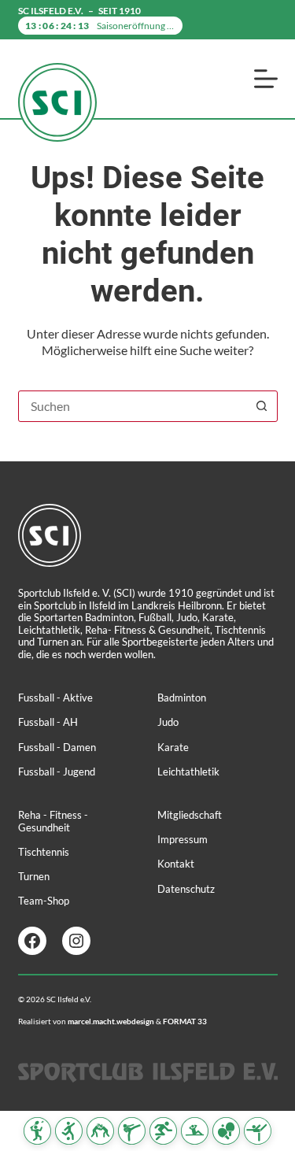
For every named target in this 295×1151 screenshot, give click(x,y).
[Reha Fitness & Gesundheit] (194, 1131)
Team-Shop (43, 900)
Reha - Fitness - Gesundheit (53, 821)
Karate (173, 747)
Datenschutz (186, 889)
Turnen (34, 876)
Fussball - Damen (57, 747)
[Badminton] (37, 1131)
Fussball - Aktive (55, 697)
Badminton (181, 697)
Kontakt (175, 863)
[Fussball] (69, 1131)
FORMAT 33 (185, 1021)
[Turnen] (257, 1131)
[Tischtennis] (226, 1131)
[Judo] (100, 1131)
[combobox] (133, 406)
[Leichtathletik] (163, 1131)
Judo (168, 722)
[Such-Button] (262, 406)
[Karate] (132, 1131)
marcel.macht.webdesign (111, 1021)
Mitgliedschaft (189, 815)
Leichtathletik (188, 771)
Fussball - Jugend (56, 771)
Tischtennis (43, 852)
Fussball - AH (48, 722)
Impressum (182, 839)
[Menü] (266, 79)
